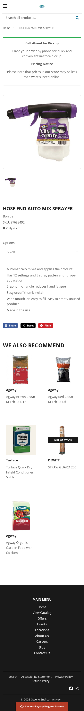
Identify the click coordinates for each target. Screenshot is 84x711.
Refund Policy (40, 681)
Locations (42, 630)
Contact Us (42, 653)
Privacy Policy (64, 676)
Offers (42, 618)
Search (13, 676)
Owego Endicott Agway (46, 699)
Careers (42, 641)
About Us (42, 636)
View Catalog (42, 613)
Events (42, 624)
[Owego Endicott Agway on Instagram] (77, 688)
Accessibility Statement (36, 676)
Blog (42, 647)
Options (9, 243)
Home (6, 28)
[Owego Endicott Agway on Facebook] (71, 688)
